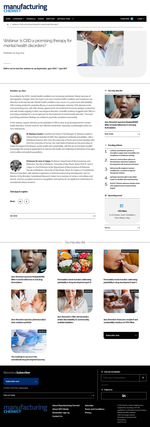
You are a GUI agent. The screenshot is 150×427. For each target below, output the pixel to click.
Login (139, 19)
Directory (50, 19)
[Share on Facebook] (26, 201)
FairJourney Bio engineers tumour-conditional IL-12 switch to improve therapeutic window (122, 170)
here (17, 192)
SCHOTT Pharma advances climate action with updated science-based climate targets (125, 185)
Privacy (88, 413)
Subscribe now (112, 335)
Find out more (9, 395)
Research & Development (84, 251)
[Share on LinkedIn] (20, 201)
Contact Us (57, 416)
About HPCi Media (60, 409)
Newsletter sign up (60, 413)
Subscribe (125, 19)
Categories (17, 19)
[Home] (8, 24)
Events (41, 19)
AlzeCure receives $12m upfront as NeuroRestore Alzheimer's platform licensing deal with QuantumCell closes (124, 161)
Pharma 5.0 (31, 19)
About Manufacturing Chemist (66, 405)
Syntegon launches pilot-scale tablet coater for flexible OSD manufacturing (124, 178)
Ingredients (135, 96)
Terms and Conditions (94, 409)
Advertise (89, 405)
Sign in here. (23, 388)
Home (8, 19)
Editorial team (63, 19)
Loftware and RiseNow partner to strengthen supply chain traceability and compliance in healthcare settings (124, 153)
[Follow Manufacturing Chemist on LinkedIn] (124, 396)
